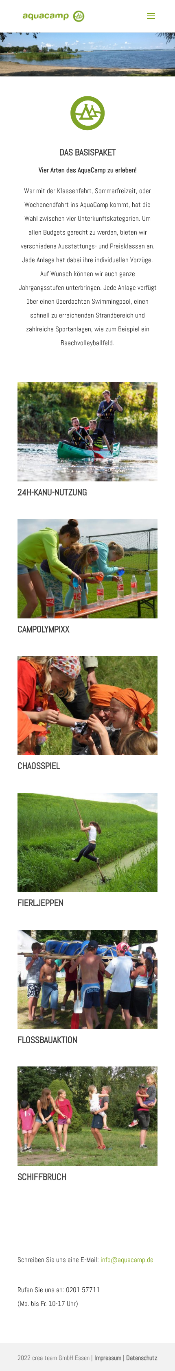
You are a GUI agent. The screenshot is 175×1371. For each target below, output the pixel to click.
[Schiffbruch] (88, 1116)
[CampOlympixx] (88, 568)
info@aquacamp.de (127, 1259)
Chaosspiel (39, 765)
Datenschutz (142, 1358)
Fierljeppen (40, 902)
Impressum (107, 1358)
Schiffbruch (42, 1176)
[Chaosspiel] (88, 705)
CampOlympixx (44, 629)
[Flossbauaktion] (88, 979)
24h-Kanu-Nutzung (52, 492)
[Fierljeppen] (88, 842)
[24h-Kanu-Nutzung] (88, 431)
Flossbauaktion (47, 1039)
